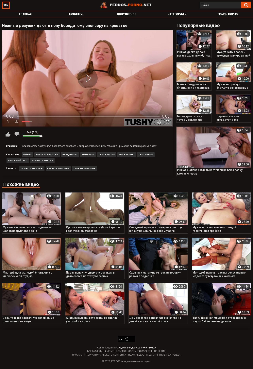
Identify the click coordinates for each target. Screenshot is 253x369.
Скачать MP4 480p (58, 168)
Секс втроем (107, 154)
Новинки (76, 14)
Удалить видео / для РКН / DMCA (137, 347)
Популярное (126, 14)
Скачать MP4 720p (32, 168)
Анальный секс (17, 160)
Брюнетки (88, 154)
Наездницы (69, 154)
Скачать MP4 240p (84, 168)
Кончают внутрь (42, 160)
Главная (25, 14)
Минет (27, 154)
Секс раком (146, 154)
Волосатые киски (47, 154)
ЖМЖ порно (126, 154)
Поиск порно (228, 14)
